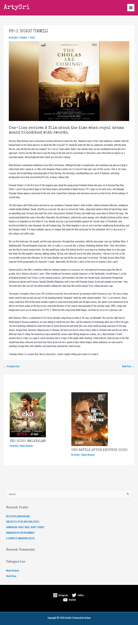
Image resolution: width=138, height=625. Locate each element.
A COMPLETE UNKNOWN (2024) (20, 538)
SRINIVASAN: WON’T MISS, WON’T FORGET (25, 527)
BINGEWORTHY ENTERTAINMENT (21, 532)
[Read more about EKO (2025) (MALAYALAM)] (28, 414)
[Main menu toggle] (131, 7)
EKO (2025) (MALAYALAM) (28, 441)
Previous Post (12, 366)
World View (11, 576)
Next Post (128, 366)
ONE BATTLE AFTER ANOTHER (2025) (99, 450)
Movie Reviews (26, 445)
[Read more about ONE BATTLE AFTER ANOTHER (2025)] (89, 419)
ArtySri (17, 7)
